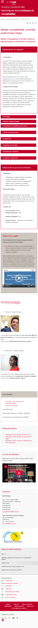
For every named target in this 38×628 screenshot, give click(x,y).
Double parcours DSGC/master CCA (13, 566)
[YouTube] (13, 618)
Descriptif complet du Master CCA (15, 401)
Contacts (8, 604)
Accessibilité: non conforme (19, 608)
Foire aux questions (27, 604)
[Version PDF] (33, 23)
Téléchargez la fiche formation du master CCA (17, 434)
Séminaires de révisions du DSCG (12, 570)
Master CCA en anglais (12, 405)
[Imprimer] (27, 23)
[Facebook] (2, 618)
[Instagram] (17, 618)
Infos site (16, 604)
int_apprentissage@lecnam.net (10, 511)
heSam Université (19, 606)
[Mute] (32, 285)
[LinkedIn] (5, 618)
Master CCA (25, 19)
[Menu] (2, 2)
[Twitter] (9, 618)
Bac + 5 (4, 554)
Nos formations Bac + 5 (14, 19)
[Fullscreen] (34, 286)
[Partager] (36, 23)
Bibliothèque (8, 606)
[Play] (4, 286)
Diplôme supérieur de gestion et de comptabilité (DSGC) (16, 558)
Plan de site (30, 606)
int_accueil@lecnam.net (8, 523)
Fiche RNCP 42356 (11, 403)
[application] (19, 278)
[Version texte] (30, 23)
